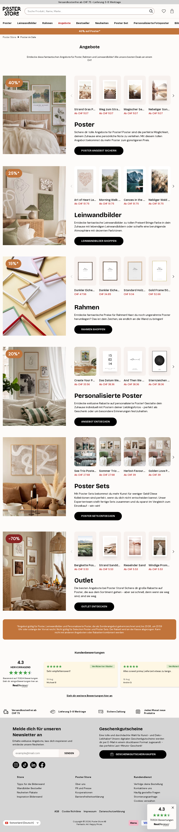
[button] (161, 816)
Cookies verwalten (144, 800)
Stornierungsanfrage (145, 796)
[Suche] (151, 11)
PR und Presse (83, 788)
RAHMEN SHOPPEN (93, 329)
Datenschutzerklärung (112, 811)
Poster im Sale (28, 37)
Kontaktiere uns (143, 788)
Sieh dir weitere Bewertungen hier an (89, 695)
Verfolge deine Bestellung (148, 784)
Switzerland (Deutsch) (22, 822)
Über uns (80, 784)
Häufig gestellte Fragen (147, 792)
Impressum (90, 811)
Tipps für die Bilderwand (31, 784)
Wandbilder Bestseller (29, 788)
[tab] (164, 11)
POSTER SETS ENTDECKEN (98, 516)
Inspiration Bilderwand (29, 796)
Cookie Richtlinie (71, 811)
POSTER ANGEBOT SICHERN (98, 150)
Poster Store (9, 37)
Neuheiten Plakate (27, 792)
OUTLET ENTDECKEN (94, 606)
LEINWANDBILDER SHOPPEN (98, 241)
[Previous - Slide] (71, 96)
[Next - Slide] (173, 96)
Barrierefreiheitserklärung (89, 796)
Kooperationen (83, 792)
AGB (56, 811)
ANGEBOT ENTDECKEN (95, 421)
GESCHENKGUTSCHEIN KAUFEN (136, 754)
